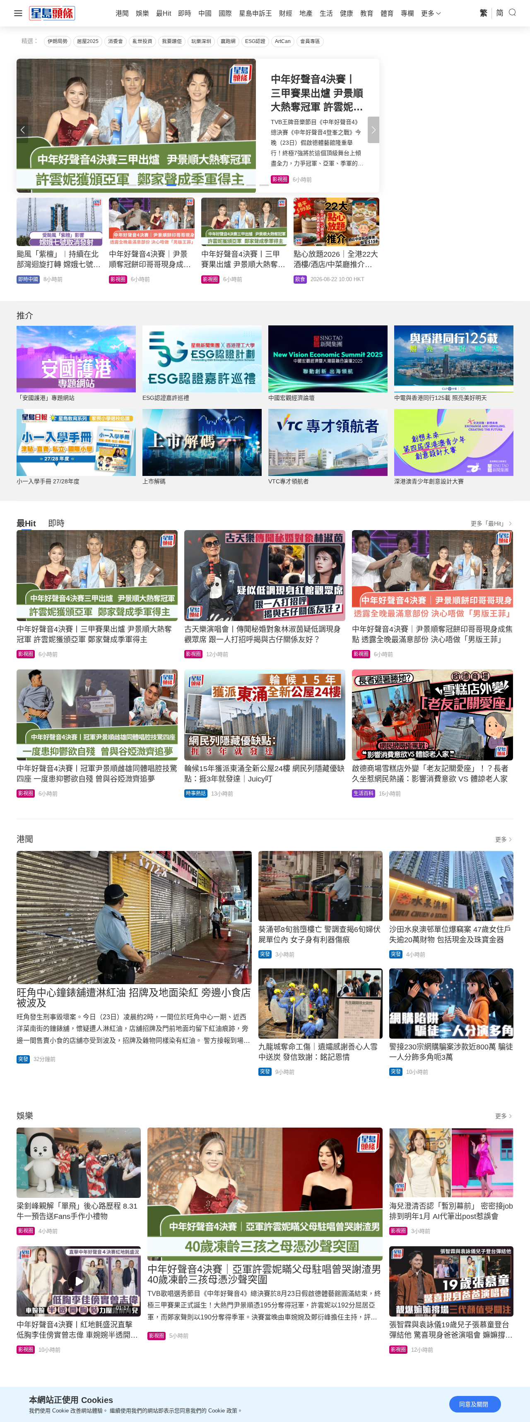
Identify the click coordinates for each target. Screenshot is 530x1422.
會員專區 (310, 41)
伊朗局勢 (57, 41)
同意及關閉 (473, 1404)
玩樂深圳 (201, 41)
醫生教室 (213, 279)
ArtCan (283, 41)
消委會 (115, 41)
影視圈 (25, 654)
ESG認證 (255, 41)
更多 (501, 839)
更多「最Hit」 (489, 523)
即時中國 (120, 279)
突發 (23, 1059)
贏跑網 (228, 41)
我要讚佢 (172, 41)
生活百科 (363, 793)
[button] (373, 130)
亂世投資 (142, 41)
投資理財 (28, 279)
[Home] (52, 13)
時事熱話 (196, 793)
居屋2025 (88, 41)
